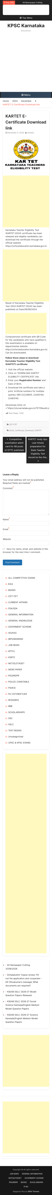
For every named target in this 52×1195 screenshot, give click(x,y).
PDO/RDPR (13, 675)
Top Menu (27, 17)
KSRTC (11, 657)
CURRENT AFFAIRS (17, 602)
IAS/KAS (12, 632)
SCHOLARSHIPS (16, 712)
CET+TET (13, 424)
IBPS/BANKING (15, 639)
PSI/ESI (11, 687)
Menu (27, 94)
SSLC (11, 724)
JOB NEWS (13, 645)
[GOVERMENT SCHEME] (24, 9)
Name (6, 519)
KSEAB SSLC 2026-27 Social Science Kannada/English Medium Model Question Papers (22, 1005)
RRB (10, 706)
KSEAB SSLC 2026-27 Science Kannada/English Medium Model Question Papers (21, 1018)
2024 (11, 430)
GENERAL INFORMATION (20, 614)
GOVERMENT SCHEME (19, 626)
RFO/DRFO (13, 700)
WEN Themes (33, 1191)
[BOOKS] (32, 9)
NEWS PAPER (15, 669)
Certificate (19, 430)
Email (5, 529)
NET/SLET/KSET (16, 663)
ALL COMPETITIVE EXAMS (21, 578)
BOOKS (11, 590)
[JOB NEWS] (12, 9)
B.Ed (10, 584)
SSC (10, 718)
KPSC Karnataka (26, 25)
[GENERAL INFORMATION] (16, 9)
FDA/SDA (12, 608)
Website (7, 539)
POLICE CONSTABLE (18, 681)
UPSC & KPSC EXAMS (19, 742)
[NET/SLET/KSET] (20, 9)
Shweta (30, 132)
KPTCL (11, 651)
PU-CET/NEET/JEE (17, 694)
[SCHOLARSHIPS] (36, 9)
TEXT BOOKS (14, 730)
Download (29, 430)
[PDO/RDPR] (28, 9)
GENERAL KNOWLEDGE (20, 620)
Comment (8, 488)
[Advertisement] (26, 65)
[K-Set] (40, 9)
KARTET (38, 430)
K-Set (26, 1186)
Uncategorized (15, 736)
